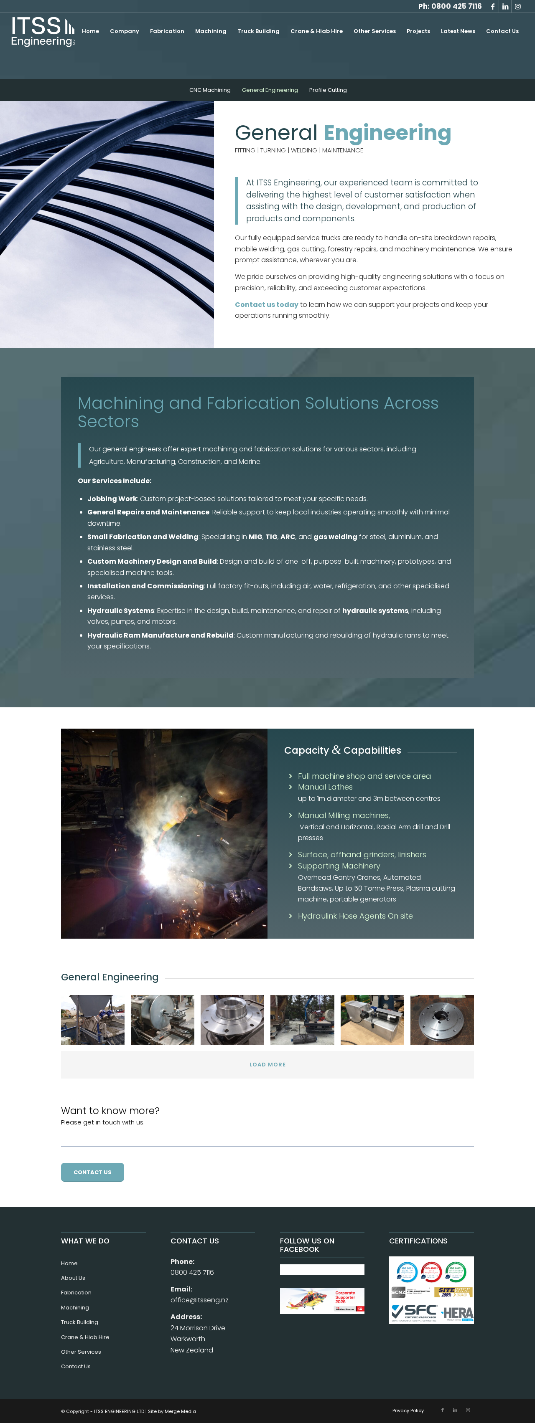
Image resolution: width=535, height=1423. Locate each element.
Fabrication (76, 1292)
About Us (73, 1278)
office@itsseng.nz (200, 1300)
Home (69, 1263)
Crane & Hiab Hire (85, 1337)
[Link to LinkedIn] (505, 6)
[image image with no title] (96, 1023)
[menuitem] (90, 31)
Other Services (81, 1352)
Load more (268, 1065)
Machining (75, 1308)
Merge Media (180, 1411)
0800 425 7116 (456, 6)
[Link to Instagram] (518, 6)
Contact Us (76, 1366)
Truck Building (79, 1322)
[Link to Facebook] (493, 6)
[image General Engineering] (375, 1023)
